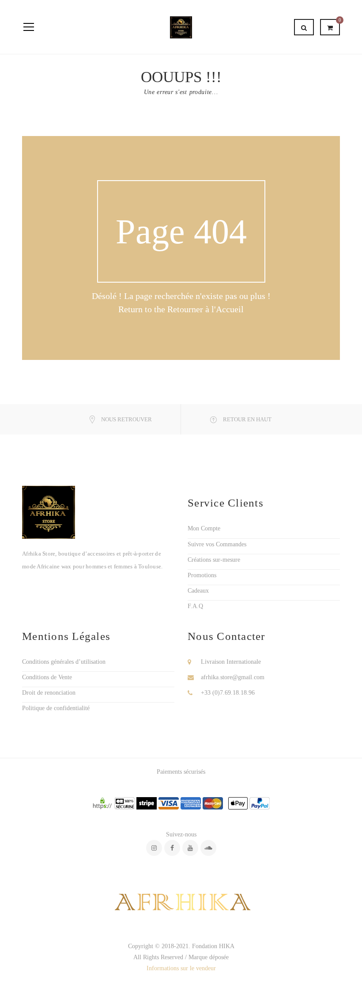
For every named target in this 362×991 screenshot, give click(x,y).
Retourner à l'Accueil (205, 309)
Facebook (172, 848)
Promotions (202, 575)
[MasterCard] (213, 803)
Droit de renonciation (48, 692)
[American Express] (191, 803)
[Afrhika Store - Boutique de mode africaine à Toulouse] (181, 26)
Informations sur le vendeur (181, 968)
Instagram (154, 848)
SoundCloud (208, 848)
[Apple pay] (238, 803)
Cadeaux (198, 590)
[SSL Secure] (102, 803)
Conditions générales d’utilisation (64, 661)
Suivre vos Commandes (217, 544)
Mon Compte (204, 528)
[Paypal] (259, 803)
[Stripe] (146, 803)
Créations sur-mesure (214, 559)
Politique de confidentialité (56, 708)
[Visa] (168, 803)
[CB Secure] (124, 803)
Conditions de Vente (47, 677)
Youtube (190, 848)
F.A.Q (195, 606)
